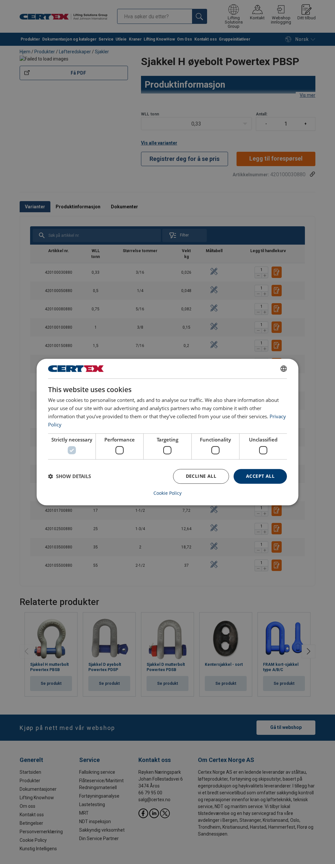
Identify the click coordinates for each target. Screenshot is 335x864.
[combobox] (283, 368)
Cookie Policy (167, 493)
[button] (69, 476)
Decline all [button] (201, 476)
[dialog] (167, 432)
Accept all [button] (260, 476)
